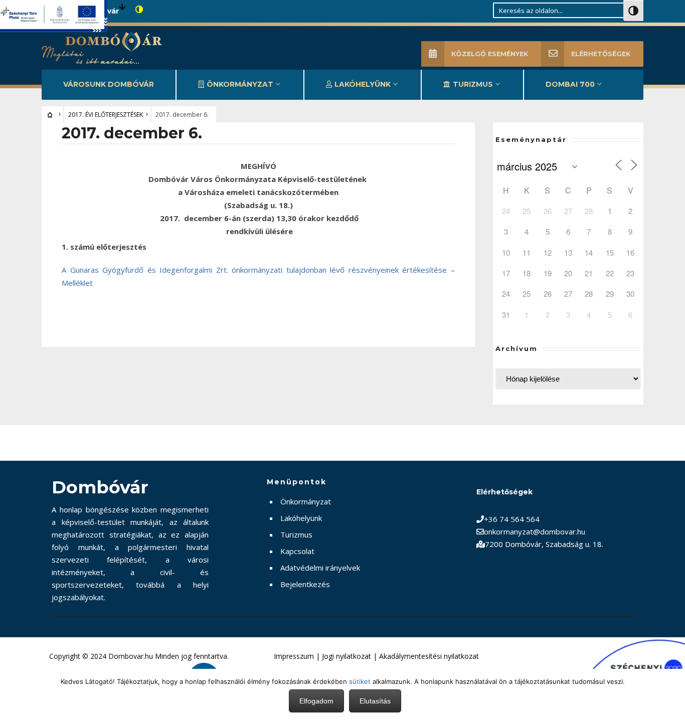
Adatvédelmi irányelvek (320, 568)
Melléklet (77, 283)
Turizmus (473, 84)
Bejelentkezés (305, 584)
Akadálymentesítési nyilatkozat (429, 656)
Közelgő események (489, 54)
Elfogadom (316, 701)
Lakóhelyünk (362, 84)
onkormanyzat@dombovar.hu (534, 531)
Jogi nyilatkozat (346, 656)
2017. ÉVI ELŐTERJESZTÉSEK (105, 114)
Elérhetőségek (600, 54)
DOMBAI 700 (570, 84)
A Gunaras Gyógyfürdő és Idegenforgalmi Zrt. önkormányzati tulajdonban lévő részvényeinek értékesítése (254, 270)
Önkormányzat (240, 84)
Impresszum (294, 656)
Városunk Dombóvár (108, 84)
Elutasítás (375, 701)
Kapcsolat (297, 551)
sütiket (360, 681)
